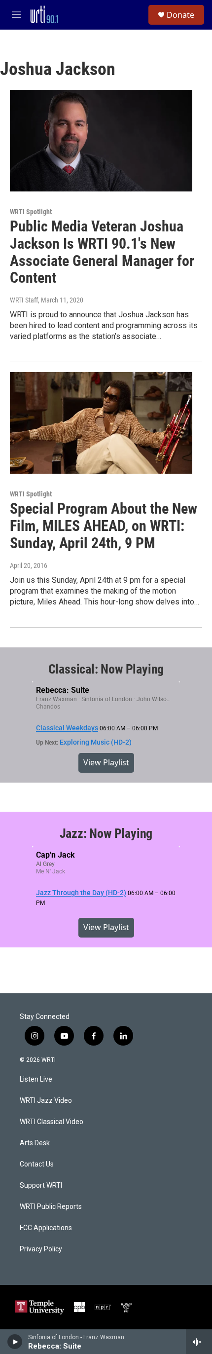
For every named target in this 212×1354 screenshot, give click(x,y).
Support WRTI (41, 1185)
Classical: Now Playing (106, 669)
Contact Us (37, 1164)
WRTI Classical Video (51, 1122)
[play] (15, 1342)
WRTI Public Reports (51, 1206)
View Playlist (106, 762)
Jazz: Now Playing (106, 833)
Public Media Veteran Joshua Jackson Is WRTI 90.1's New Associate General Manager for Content (102, 252)
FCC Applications (46, 1228)
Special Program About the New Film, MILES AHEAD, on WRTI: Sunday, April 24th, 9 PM (103, 526)
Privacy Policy (41, 1249)
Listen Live (36, 1079)
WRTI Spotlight (31, 212)
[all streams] (199, 1341)
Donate (180, 14)
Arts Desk (35, 1143)
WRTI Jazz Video (46, 1100)
